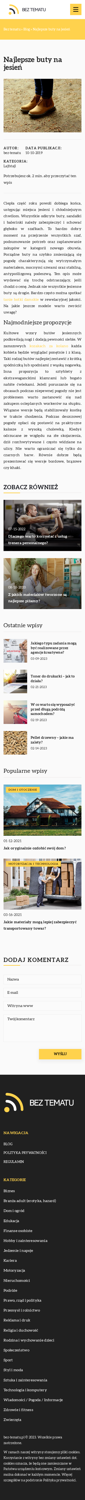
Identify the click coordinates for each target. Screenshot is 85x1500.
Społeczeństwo (16, 1350)
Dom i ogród (14, 1211)
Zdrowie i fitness (18, 1410)
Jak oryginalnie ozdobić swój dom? (35, 848)
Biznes (9, 1191)
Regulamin (14, 1162)
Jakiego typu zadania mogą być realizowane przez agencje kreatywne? (54, 648)
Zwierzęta (12, 1420)
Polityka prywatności (25, 1153)
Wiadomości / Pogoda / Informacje (33, 1400)
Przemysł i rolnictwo (22, 1310)
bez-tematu (12, 153)
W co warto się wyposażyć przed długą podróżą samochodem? (53, 709)
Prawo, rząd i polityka (23, 1300)
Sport (8, 1360)
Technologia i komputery (25, 1390)
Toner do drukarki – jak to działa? (53, 679)
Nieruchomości (17, 1281)
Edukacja (11, 1221)
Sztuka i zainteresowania (25, 1380)
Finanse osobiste (18, 1231)
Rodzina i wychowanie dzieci (29, 1340)
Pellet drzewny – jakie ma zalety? (52, 740)
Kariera (10, 1260)
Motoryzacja (14, 1270)
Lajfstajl (10, 166)
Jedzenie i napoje (18, 1251)
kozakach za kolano (49, 346)
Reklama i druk (17, 1320)
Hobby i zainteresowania (25, 1241)
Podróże (10, 1290)
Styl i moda (13, 1370)
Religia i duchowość (21, 1330)
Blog (8, 1144)
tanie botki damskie (21, 299)
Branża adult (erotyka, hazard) (30, 1201)
